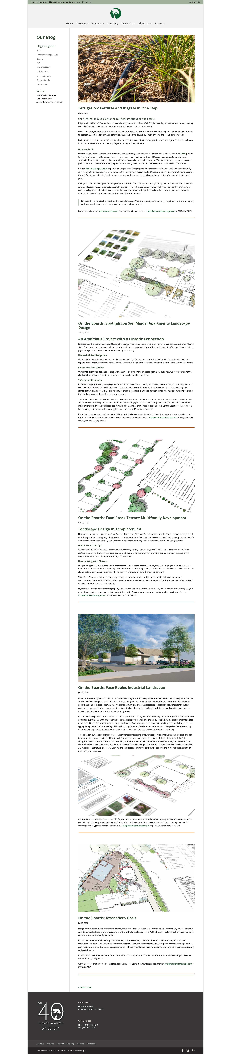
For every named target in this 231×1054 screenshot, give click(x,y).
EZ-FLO (182, 153)
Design (39, 59)
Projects (97, 24)
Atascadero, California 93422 (90, 1009)
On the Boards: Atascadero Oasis (107, 917)
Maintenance (42, 71)
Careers (160, 24)
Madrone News (43, 67)
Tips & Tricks (42, 84)
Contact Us (194, 2)
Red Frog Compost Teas (96, 168)
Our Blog (113, 24)
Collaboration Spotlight (47, 54)
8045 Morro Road (85, 1006)
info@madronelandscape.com (161, 211)
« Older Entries (85, 987)
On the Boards (43, 80)
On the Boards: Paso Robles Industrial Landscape (121, 687)
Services (81, 24)
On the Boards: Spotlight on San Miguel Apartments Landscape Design (134, 325)
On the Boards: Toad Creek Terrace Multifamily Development (132, 517)
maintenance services (108, 211)
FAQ (38, 63)
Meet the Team (43, 76)
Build (38, 50)
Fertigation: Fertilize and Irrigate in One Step (117, 108)
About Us (144, 24)
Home (69, 24)
